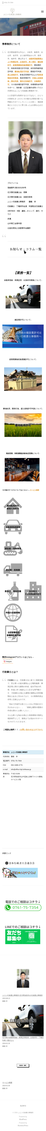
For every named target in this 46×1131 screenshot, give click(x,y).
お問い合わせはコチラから (31, 729)
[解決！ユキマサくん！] (20, 873)
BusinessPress (23, 1125)
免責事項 (23, 1106)
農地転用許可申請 (22, 71)
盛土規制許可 (13, 75)
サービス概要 (34, 490)
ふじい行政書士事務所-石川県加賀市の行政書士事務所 (22, 995)
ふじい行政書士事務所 (25, 1112)
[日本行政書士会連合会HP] (20, 863)
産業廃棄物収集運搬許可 (22, 65)
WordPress (23, 1119)
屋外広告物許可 (26, 81)
